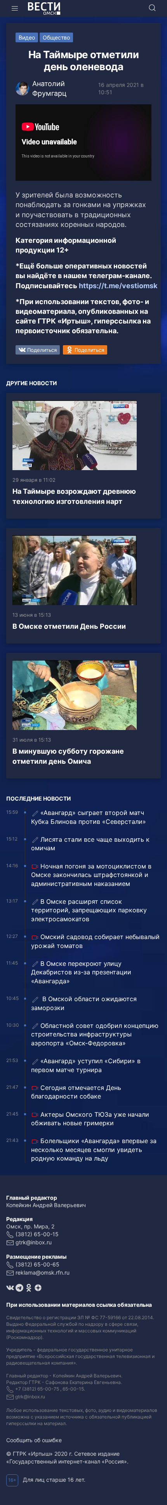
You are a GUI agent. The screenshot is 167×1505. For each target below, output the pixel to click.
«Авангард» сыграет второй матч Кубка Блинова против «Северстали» (88, 817)
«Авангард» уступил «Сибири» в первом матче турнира (86, 1065)
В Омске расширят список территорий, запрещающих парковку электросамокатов (89, 910)
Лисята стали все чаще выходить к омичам (90, 844)
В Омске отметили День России (69, 626)
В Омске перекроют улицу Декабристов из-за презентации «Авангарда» (81, 972)
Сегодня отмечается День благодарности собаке (76, 1092)
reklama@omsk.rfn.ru (43, 1272)
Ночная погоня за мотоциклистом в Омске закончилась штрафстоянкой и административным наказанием (91, 874)
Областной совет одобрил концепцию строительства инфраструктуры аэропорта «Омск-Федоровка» (94, 1034)
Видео (27, 37)
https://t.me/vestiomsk (118, 286)
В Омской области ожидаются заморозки (84, 1003)
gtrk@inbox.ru (34, 1242)
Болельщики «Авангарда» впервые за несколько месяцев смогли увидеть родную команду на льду (94, 1149)
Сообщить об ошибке (34, 1440)
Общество (56, 37)
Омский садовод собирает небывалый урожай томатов (95, 941)
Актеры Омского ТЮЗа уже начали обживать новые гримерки (90, 1119)
